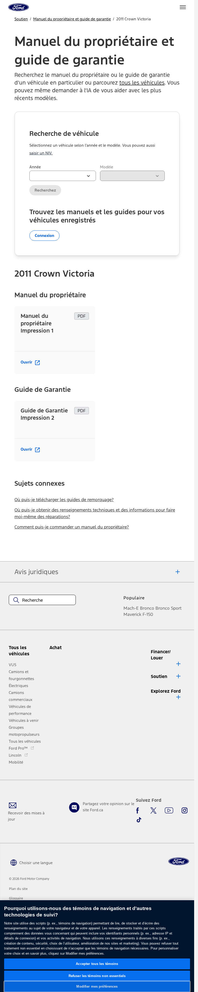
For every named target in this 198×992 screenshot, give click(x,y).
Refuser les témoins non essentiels (97, 976)
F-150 (148, 614)
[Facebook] (139, 810)
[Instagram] (185, 810)
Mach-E (131, 608)
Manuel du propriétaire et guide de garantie (72, 18)
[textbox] (42, 600)
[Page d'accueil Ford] (178, 861)
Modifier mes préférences (97, 986)
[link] (18, 889)
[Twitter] (153, 810)
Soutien (21, 18)
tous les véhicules (141, 82)
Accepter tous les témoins (97, 964)
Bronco (147, 608)
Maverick (132, 614)
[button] (64, 649)
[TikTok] (139, 820)
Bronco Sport (168, 608)
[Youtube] (169, 810)
